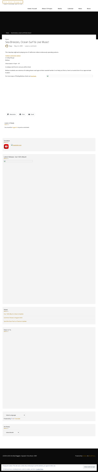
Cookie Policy (39, 469)
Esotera (84, 456)
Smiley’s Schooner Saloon (13, 55)
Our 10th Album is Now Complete (13, 314)
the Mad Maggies (13, 2)
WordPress (92, 456)
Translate (17, 419)
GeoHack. (33, 76)
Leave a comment (30, 46)
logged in (15, 127)
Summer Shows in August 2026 (13, 318)
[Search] (94, 9)
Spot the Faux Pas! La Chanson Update (15, 321)
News (7, 33)
